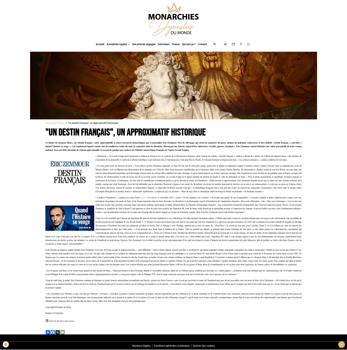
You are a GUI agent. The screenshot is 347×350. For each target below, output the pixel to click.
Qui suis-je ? (188, 44)
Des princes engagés (143, 44)
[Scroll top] (341, 344)
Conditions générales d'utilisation (172, 345)
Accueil (100, 44)
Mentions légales (141, 345)
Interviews (163, 44)
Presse (175, 44)
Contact (202, 44)
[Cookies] (6, 344)
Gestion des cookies (204, 345)
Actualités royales (117, 44)
